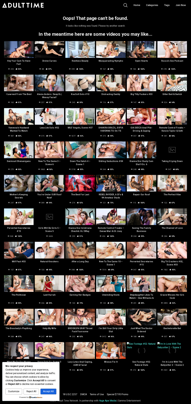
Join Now (181, 5)
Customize (13, 391)
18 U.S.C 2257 (70, 394)
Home (137, 5)
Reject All (31, 391)
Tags (167, 5)
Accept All (48, 391)
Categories (152, 5)
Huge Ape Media (107, 400)
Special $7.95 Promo (117, 394)
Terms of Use (97, 394)
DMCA (83, 394)
